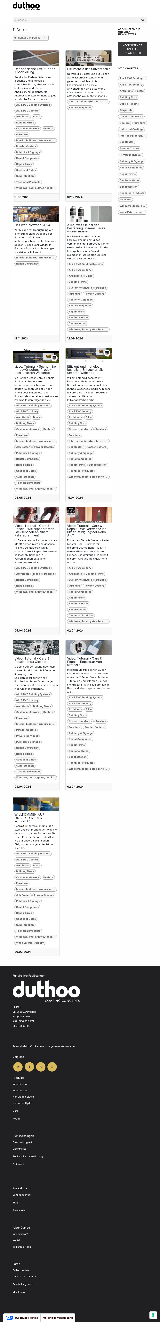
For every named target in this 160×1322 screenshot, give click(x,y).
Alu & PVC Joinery (27, 110)
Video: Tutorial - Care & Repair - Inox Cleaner (31, 660)
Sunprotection (25, 176)
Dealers (48, 128)
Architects (22, 116)
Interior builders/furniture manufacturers (36, 140)
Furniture (22, 134)
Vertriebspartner (22, 1194)
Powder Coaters (26, 146)
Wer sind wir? (20, 1234)
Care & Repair (128, 103)
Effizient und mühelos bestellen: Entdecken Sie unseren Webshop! (85, 369)
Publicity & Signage (28, 152)
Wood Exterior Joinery (30, 942)
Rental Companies (27, 158)
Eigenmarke (20, 1148)
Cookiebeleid (38, 1046)
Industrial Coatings (131, 129)
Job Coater (23, 446)
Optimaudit (19, 1164)
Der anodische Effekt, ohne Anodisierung (34, 70)
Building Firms (25, 122)
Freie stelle (19, 1210)
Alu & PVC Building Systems (33, 104)
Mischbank (19, 1292)
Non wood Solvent (23, 1096)
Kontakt (17, 1240)
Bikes (36, 116)
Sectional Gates (26, 170)
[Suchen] (142, 20)
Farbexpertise (21, 1270)
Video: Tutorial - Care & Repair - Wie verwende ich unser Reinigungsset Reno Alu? (86, 530)
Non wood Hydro (22, 1103)
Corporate (126, 110)
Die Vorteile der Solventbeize (88, 68)
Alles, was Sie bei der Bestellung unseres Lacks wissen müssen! (86, 228)
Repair (16, 1118)
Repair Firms (24, 164)
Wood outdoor (21, 1090)
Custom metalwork (27, 128)
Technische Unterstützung (28, 1156)
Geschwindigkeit (22, 1142)
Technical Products (28, 182)
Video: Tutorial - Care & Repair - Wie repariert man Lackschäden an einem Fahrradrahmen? (34, 530)
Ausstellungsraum (23, 1284)
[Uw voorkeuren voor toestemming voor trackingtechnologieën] (153, 1315)
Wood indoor (20, 1084)
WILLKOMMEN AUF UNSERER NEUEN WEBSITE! (29, 818)
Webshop (125, 199)
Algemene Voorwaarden (62, 1046)
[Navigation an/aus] (144, 6)
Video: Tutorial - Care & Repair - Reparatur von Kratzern (84, 661)
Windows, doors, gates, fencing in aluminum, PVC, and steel (36, 187)
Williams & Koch (22, 1246)
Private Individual (27, 735)
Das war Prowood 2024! (32, 225)
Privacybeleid (20, 1046)
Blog (15, 1202)
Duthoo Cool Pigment (25, 1276)
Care (15, 1110)
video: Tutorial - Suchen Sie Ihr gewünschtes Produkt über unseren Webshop (35, 369)
